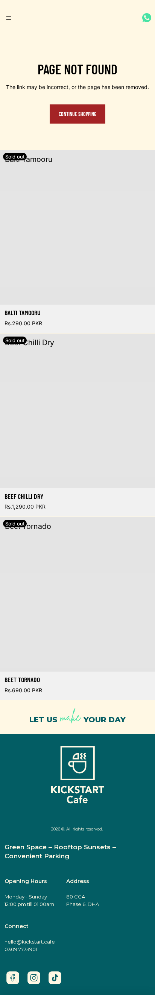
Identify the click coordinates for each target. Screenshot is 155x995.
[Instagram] (34, 977)
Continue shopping (77, 114)
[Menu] (8, 18)
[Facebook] (13, 977)
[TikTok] (55, 977)
